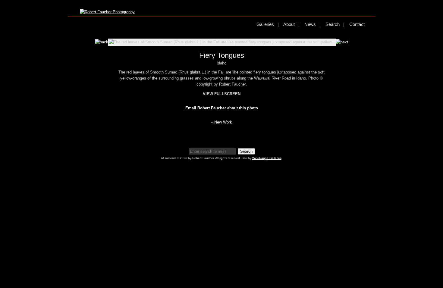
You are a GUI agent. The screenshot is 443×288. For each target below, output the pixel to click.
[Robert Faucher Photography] (107, 12)
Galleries (265, 24)
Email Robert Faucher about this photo (221, 108)
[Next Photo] (342, 42)
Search (332, 24)
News (310, 24)
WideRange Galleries (266, 158)
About (289, 24)
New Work (223, 122)
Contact (357, 24)
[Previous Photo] (101, 42)
